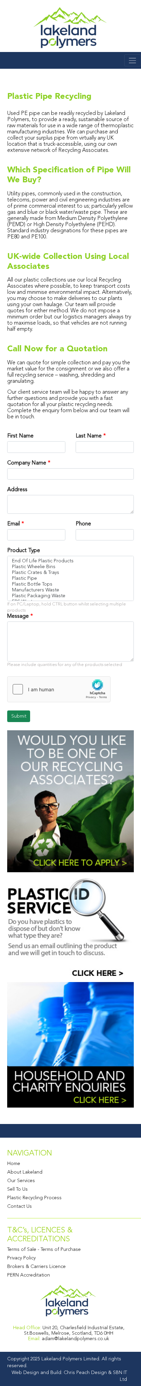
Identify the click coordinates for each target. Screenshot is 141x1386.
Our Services (21, 1180)
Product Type (23, 550)
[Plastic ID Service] (70, 926)
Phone (83, 524)
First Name (20, 436)
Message (18, 616)
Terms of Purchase (61, 1249)
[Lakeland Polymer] (69, 1300)
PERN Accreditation (28, 1275)
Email (13, 524)
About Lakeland (24, 1172)
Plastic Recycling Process (34, 1197)
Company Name (26, 463)
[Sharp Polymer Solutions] (70, 28)
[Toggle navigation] (132, 60)
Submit (18, 716)
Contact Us (19, 1206)
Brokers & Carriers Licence (36, 1266)
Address (17, 489)
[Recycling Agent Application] (70, 800)
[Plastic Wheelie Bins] (70, 567)
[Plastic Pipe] (70, 578)
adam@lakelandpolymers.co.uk (75, 1338)
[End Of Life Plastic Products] (70, 561)
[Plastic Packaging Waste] (70, 596)
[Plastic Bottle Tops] (70, 584)
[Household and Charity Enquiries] (70, 1044)
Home (13, 1163)
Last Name (89, 436)
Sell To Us (17, 1189)
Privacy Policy (21, 1257)
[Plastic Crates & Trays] (70, 572)
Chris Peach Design (85, 1372)
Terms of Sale (21, 1249)
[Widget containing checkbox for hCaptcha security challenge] (59, 689)
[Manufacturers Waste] (70, 590)
